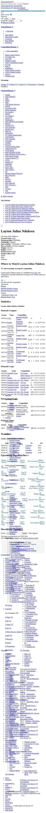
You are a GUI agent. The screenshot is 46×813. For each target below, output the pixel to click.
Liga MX (12, 471)
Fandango (12, 742)
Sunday (12, 409)
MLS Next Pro (14, 753)
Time (13, 19)
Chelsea (12, 497)
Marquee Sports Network (13, 173)
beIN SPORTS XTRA (17, 730)
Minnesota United (33, 635)
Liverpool (12, 499)
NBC (11, 680)
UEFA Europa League (12, 70)
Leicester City (12, 390)
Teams (7, 487)
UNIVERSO (13, 715)
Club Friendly (14, 480)
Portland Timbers (16, 590)
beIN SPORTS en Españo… (19, 700)
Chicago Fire (15, 548)
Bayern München (15, 526)
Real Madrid (13, 511)
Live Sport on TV (30, 771)
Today (11, 404)
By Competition (15, 282)
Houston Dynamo (17, 577)
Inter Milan (13, 517)
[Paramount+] (32, 84)
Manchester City (15, 501)
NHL (35, 772)
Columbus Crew (32, 614)
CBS (11, 677)
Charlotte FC (15, 552)
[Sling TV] (13, 84)
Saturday (12, 407)
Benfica (12, 522)
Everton (12, 507)
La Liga (12, 448)
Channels (8, 609)
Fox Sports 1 (13, 690)
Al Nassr (12, 534)
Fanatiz (11, 673)
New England (30, 591)
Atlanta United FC (18, 565)
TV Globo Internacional (13, 135)
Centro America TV (16, 736)
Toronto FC (16, 561)
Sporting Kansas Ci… (19, 602)
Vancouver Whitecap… (19, 575)
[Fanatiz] (40, 84)
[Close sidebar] (2, 226)
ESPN (11, 678)
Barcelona (12, 509)
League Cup (25, 385)
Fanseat (3, 286)
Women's (8, 780)
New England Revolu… (19, 550)
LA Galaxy (15, 596)
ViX (10, 769)
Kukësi (9, 323)
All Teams (8, 605)
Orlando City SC (16, 559)
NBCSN (12, 709)
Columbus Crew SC (18, 571)
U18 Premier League (20, 352)
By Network (5, 282)
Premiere (12, 759)
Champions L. (10, 783)
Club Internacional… (18, 546)
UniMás (12, 721)
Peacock (12, 723)
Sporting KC (31, 647)
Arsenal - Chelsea (31, 723)
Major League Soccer (16, 426)
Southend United (10, 335)
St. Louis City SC (17, 584)
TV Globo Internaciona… (18, 713)
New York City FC (17, 556)
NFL (30, 772)
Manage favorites (8, 23)
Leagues (8, 418)
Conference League (16, 444)
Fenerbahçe (13, 532)
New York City (31, 597)
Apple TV (12, 696)
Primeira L (8, 806)
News (7, 778)
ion (10, 749)
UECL (7, 789)
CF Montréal (16, 569)
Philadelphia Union (18, 567)
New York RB (30, 599)
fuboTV (12, 701)
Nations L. (8, 787)
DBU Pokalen (25, 375)
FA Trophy (24, 373)
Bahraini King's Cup (8, 297)
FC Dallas (14, 582)
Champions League (16, 438)
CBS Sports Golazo (16, 734)
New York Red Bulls (18, 557)
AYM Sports (13, 728)
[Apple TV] (22, 84)
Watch (3, 255)
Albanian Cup (25, 378)
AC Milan (12, 518)
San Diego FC (16, 594)
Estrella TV (13, 740)
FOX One (12, 744)
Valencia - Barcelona (32, 721)
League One (20, 335)
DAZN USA (13, 707)
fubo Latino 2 (14, 748)
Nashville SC (15, 544)
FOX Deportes (14, 717)
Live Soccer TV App (31, 744)
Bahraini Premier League (9, 288)
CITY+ (11, 738)
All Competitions (11, 483)
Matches (8, 395)
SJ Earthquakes (31, 624)
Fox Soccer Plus (14, 686)
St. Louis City (30, 627)
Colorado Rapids (16, 586)
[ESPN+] (4, 86)
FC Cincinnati (15, 554)
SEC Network (14, 761)
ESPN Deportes (14, 688)
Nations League (14, 442)
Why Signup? (33, 533)
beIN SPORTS (14, 675)
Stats (2, 257)
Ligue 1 (12, 454)
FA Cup (23, 383)
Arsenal (12, 495)
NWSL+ (12, 757)
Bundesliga (13, 452)
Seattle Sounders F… (19, 598)
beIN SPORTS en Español (14, 122)
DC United (15, 563)
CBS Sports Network (16, 682)
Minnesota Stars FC (18, 592)
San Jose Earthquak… (18, 580)
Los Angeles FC (16, 579)
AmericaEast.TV (15, 726)
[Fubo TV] (5, 84)
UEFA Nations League (13, 72)
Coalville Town (12, 373)
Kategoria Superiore (19, 322)
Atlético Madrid (14, 513)
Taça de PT (9, 808)
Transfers (4, 259)
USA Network (14, 705)
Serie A (11, 450)
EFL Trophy (25, 380)
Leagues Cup (13, 470)
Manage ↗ (9, 27)
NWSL (11, 430)
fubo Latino (13, 746)
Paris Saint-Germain (16, 530)
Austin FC (15, 600)
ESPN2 (12, 684)
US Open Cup (14, 428)
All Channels (9, 774)
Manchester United (15, 503)
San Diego (30, 637)
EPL (6, 797)
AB (8, 375)
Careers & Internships (31, 753)
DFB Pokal (13, 459)
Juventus (12, 515)
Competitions (5, 47)
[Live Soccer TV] (7, 2)
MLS (7, 793)
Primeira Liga (14, 455)
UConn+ (12, 767)
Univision (12, 719)
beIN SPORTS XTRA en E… (19, 732)
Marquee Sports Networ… (18, 751)
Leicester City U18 (10, 352)
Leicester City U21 (13, 380)
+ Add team (9, 31)
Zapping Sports (14, 771)
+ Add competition (11, 51)
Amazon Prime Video (16, 724)
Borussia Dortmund (16, 528)
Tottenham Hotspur (15, 505)
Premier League (14, 446)
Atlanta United (31, 606)
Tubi (11, 765)
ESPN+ (12, 692)
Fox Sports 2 (13, 694)
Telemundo (13, 711)
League (6, 19)
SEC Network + (14, 763)
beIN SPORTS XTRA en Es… (15, 154)
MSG (11, 755)
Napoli (11, 520)
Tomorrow (13, 405)
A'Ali (13, 238)
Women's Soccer (30, 742)
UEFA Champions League (14, 63)
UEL (7, 785)
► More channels (7, 196)
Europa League (14, 440)
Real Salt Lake (16, 588)
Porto (11, 524)
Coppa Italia (13, 461)
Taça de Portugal (15, 457)
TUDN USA (13, 703)
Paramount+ (13, 698)
